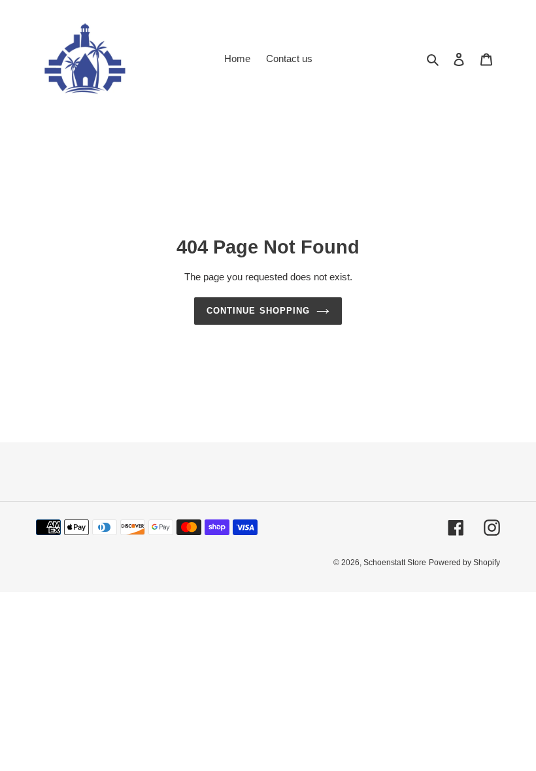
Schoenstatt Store (394, 562)
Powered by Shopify (464, 562)
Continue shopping (258, 311)
